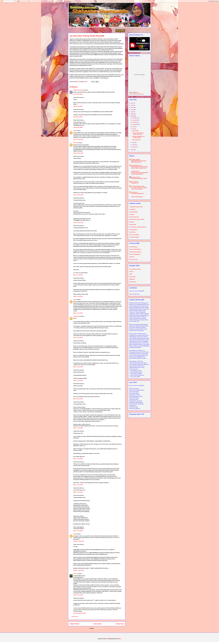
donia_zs (75, 573)
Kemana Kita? (135, 130)
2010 (132, 111)
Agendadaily (132, 209)
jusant (106, 638)
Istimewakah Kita (136, 140)
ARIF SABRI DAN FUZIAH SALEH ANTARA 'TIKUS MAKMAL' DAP (139, 167)
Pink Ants (75, 142)
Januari (135, 147)
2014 (132, 103)
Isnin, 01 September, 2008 (79, 613)
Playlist (134, 94)
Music (130, 94)
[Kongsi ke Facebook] (96, 82)
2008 (132, 116)
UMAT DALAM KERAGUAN (137, 193)
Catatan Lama (120, 624)
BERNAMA (132, 279)
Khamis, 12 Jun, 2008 (78, 541)
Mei (134, 142)
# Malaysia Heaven (135, 177)
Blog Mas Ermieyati (134, 217)
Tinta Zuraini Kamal (134, 237)
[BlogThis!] (93, 82)
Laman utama (97, 624)
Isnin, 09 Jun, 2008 (77, 94)
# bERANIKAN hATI (136, 165)
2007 (132, 149)
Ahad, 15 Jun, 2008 (78, 595)
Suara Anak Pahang (134, 234)
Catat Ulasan (75, 616)
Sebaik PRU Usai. (135, 183)
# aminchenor (134, 192)
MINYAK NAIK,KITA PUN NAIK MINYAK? (138, 137)
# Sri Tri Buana (134, 181)
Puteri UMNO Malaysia (135, 254)
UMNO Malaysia (133, 247)
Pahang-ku (131, 222)
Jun (134, 128)
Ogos (134, 126)
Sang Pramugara (133, 229)
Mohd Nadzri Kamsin (78, 90)
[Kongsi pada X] (95, 82)
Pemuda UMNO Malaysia (135, 252)
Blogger (119, 638)
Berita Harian (132, 281)
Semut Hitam (132, 232)
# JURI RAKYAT (135, 171)
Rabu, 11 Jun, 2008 (78, 275)
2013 (132, 105)
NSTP (130, 274)
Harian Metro (132, 276)
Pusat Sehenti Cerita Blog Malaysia (137, 227)
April (134, 144)
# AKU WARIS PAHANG (137, 196)
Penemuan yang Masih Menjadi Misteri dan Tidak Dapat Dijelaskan (139, 173)
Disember (135, 118)
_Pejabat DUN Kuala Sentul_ (136, 206)
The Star (131, 271)
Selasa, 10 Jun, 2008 (78, 139)
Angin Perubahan (133, 212)
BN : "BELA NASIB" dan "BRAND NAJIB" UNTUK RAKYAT (139, 188)
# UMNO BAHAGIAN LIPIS (137, 186)
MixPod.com (141, 94)
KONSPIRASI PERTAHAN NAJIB (139, 178)
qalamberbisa (76, 316)
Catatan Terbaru (74, 624)
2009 (132, 114)
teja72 (74, 130)
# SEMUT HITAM (135, 159)
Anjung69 (131, 214)
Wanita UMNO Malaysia (135, 249)
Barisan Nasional (133, 259)
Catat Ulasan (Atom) (99, 628)
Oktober (135, 122)
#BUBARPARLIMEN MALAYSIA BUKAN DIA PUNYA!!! (138, 161)
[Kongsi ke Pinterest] (98, 82)
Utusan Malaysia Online (135, 269)
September (135, 124)
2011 (132, 109)
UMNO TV (131, 257)
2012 (132, 107)
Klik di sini (132, 294)
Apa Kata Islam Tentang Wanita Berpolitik (138, 133)
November (135, 120)
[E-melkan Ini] (92, 82)
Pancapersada (132, 224)
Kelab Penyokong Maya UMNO (136, 219)
